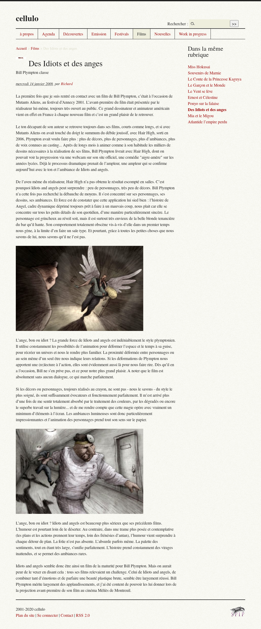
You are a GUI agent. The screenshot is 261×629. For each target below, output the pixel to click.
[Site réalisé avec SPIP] (237, 614)
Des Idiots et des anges (207, 109)
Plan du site (25, 615)
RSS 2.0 (83, 615)
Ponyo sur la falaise (203, 103)
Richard (67, 83)
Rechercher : (177, 23)
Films (141, 33)
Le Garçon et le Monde (206, 85)
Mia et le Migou (201, 115)
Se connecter (47, 615)
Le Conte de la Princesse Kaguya (214, 79)
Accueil (21, 48)
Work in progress (192, 33)
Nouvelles (162, 33)
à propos (27, 33)
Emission (99, 33)
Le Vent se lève (200, 91)
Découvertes (73, 33)
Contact (67, 615)
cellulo (27, 18)
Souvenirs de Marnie (204, 72)
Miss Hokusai (199, 66)
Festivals (122, 33)
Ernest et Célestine (203, 97)
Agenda (48, 33)
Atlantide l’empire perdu (207, 121)
